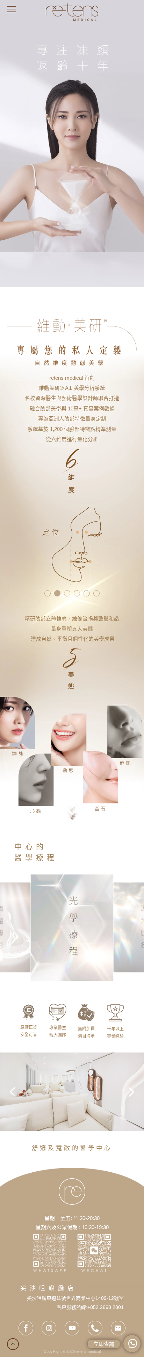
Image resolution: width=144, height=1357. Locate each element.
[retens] (72, 12)
